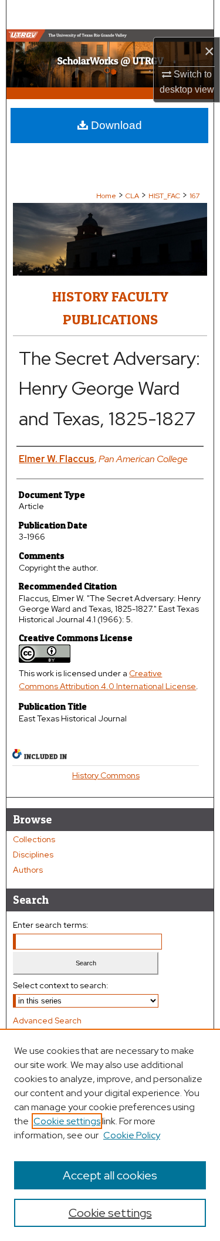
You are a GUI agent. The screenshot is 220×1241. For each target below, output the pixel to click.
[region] (110, 1135)
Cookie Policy (131, 1135)
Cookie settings (66, 1121)
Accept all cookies (110, 1175)
